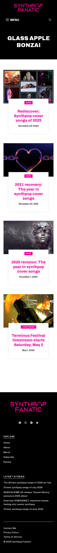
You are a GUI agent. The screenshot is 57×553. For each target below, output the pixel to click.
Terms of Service (13, 537)
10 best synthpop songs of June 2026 (23, 509)
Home (7, 442)
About (7, 447)
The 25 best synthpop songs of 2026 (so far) (27, 482)
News (28, 102)
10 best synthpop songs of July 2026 (23, 487)
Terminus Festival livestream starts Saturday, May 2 (28, 340)
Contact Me (10, 528)
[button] (50, 20)
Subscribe (9, 457)
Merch (7, 452)
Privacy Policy (11, 532)
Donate (7, 462)
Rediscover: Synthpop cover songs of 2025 (28, 116)
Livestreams (28, 327)
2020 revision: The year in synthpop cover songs (28, 266)
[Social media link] (20, 423)
